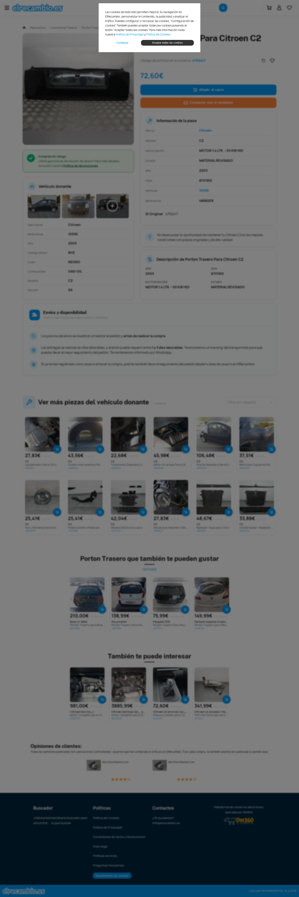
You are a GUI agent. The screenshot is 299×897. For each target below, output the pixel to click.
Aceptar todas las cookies (167, 42)
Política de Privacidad (130, 34)
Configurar (122, 42)
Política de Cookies (158, 34)
